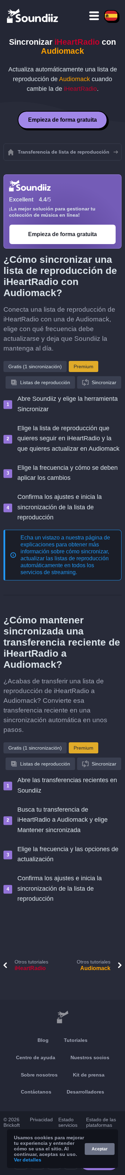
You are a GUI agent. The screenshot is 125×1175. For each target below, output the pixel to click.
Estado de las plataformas (101, 1122)
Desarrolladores (85, 1092)
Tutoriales (76, 1040)
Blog (43, 1040)
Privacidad (41, 1119)
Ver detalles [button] (27, 1160)
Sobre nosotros (39, 1075)
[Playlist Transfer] (33, 16)
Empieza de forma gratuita (62, 120)
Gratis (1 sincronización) (35, 366)
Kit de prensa (89, 1075)
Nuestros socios (89, 1057)
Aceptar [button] (100, 1149)
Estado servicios (67, 1122)
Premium (83, 366)
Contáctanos (36, 1092)
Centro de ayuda (35, 1057)
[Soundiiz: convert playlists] (62, 1017)
